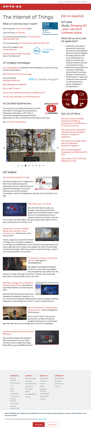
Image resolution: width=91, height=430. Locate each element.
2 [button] (22, 166)
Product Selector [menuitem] (13, 379)
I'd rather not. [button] (52, 424)
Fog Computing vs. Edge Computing (16, 54)
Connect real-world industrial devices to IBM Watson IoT (24, 93)
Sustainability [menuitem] (44, 393)
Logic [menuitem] (12, 388)
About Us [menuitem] (44, 376)
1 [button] (18, 166)
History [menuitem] (42, 386)
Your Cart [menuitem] (75, 2)
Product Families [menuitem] (13, 400)
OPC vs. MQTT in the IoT (12, 89)
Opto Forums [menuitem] (59, 383)
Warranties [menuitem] (29, 381)
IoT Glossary (20, 33)
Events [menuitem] (57, 386)
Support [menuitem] (29, 376)
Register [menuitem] (67, 2)
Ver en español (72, 16)
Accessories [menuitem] (14, 396)
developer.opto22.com (11, 81)
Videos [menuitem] (27, 391)
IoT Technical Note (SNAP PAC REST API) (33, 43)
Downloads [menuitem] (29, 389)
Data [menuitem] (12, 391)
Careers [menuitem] (42, 383)
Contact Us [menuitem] (84, 2)
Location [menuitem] (43, 399)
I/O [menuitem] (11, 386)
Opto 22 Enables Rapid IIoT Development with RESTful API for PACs (74, 152)
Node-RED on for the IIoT (39, 204)
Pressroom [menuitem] (43, 381)
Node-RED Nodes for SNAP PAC (15, 85)
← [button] (4, 148)
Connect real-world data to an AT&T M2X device (21, 97)
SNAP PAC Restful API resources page (17, 74)
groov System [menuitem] (15, 383)
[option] (30, 145)
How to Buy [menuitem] (14, 403)
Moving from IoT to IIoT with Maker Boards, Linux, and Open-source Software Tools (16, 231)
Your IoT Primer (21, 29)
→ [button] (58, 148)
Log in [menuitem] (60, 2)
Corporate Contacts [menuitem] (43, 390)
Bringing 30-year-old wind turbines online (74, 29)
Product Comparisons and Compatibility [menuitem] (14, 409)
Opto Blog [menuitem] (58, 381)
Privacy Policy (42, 419)
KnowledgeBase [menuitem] (30, 394)
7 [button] (40, 166)
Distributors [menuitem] (44, 378)
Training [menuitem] (28, 397)
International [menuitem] (44, 396)
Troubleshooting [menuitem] (30, 383)
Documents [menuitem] (29, 386)
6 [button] (36, 166)
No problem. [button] (39, 424)
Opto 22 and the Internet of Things (16, 178)
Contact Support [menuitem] (30, 378)
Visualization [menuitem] (14, 393)
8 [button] (43, 166)
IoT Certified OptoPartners (16, 122)
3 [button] (25, 166)
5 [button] (33, 166)
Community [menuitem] (59, 376)
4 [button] (29, 166)
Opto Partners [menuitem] (59, 378)
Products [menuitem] (14, 376)
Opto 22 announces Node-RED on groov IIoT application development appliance (74, 143)
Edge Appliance (11, 68)
